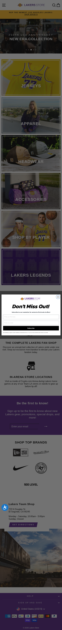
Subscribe (31, 328)
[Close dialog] (58, 297)
